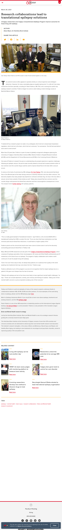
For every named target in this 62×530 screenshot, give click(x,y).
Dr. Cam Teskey (35, 172)
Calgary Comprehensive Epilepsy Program (43, 252)
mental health (11, 404)
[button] (6, 39)
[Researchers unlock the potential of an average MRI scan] (35, 354)
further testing (17, 184)
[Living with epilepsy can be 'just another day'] (4, 354)
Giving (31, 512)
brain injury (19, 404)
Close (54, 525)
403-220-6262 (31, 516)
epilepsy (3, 404)
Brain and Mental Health (44, 404)
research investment (7, 406)
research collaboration (30, 404)
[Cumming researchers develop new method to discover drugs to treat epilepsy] (4, 385)
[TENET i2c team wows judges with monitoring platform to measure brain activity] (4, 369)
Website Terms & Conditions (24, 526)
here (32, 294)
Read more (12, 359)
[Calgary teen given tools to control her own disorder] (35, 369)
